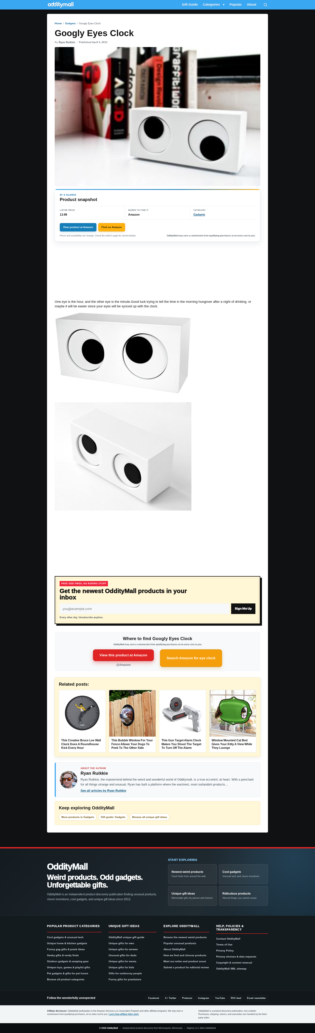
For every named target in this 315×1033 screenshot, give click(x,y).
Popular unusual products (180, 943)
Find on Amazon (112, 227)
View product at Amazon (78, 227)
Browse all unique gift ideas (149, 817)
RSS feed (236, 998)
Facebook (153, 998)
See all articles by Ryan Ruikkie (103, 790)
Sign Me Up (243, 608)
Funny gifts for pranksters (125, 979)
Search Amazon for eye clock (191, 658)
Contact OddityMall (228, 938)
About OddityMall (174, 949)
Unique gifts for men (121, 943)
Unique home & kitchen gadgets (67, 943)
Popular (236, 4)
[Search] (265, 4)
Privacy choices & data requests (236, 956)
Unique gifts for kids (121, 967)
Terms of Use (224, 944)
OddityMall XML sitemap (231, 968)
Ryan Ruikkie (67, 42)
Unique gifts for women (123, 949)
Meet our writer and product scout (185, 961)
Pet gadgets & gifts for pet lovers (67, 973)
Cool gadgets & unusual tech (65, 937)
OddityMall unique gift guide (126, 937)
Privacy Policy (225, 950)
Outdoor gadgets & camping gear (68, 961)
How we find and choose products (185, 955)
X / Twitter (170, 998)
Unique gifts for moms (122, 961)
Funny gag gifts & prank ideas (66, 949)
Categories (211, 4)
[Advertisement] (157, 272)
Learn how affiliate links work (124, 1014)
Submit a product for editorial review (186, 967)
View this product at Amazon (123, 655)
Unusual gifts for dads (123, 955)
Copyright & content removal (234, 962)
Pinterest (187, 998)
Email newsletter (256, 998)
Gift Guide (190, 4)
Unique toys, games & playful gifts (68, 967)
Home (58, 23)
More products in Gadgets (77, 817)
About (251, 4)
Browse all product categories (65, 979)
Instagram (203, 998)
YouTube (220, 998)
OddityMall (67, 866)
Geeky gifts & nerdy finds (63, 955)
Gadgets (70, 23)
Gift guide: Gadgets (113, 817)
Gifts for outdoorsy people (125, 973)
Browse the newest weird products (185, 937)
